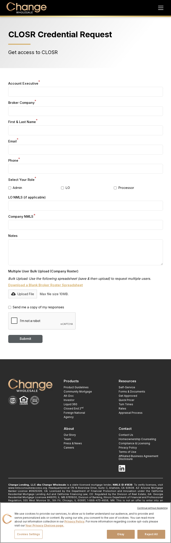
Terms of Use (127, 451)
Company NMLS (22, 216)
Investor (69, 400)
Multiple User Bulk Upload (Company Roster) (43, 271)
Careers (69, 447)
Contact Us (126, 434)
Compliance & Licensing (134, 443)
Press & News (73, 443)
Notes (13, 236)
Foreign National (74, 412)
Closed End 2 (73, 408)
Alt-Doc (69, 395)
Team (67, 439)
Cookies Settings (28, 534)
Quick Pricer (126, 400)
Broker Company (22, 102)
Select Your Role (22, 180)
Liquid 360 (70, 404)
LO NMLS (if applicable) (27, 197)
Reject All (151, 534)
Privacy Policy (128, 447)
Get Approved (128, 395)
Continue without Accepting (152, 508)
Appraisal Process (130, 412)
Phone (14, 160)
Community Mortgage (78, 391)
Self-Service (127, 387)
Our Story (70, 434)
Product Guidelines (76, 387)
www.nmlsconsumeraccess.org (27, 487)
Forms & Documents (132, 391)
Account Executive (24, 83)
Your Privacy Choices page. (44, 525)
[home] (26, 8)
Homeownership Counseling (137, 439)
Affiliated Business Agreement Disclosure (138, 458)
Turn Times (126, 404)
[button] (160, 7)
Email (13, 141)
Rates (122, 408)
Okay (120, 534)
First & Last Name (23, 122)
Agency (69, 417)
